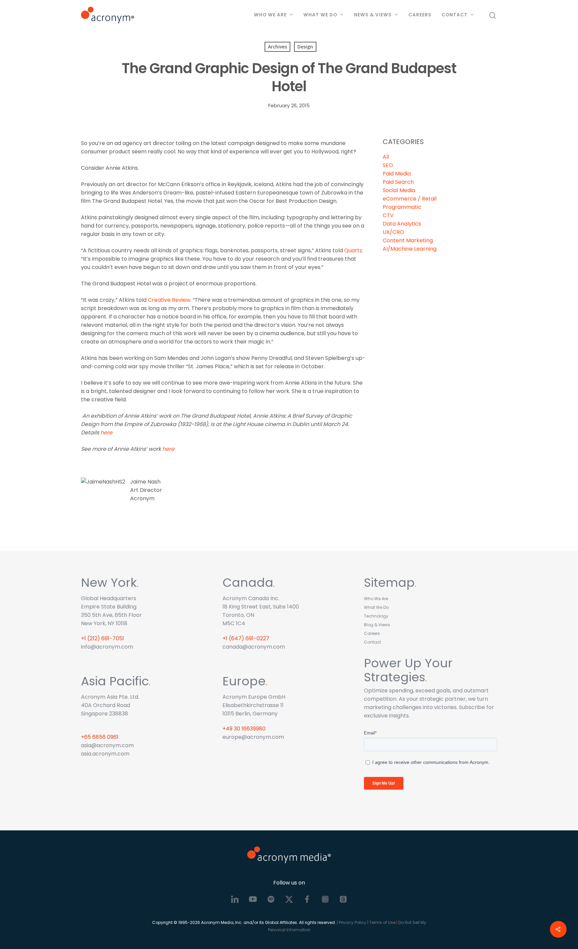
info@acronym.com (107, 647)
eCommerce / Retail (410, 198)
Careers (419, 15)
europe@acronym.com (253, 737)
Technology (376, 616)
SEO (388, 165)
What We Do (320, 15)
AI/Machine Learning (410, 249)
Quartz (353, 250)
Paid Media (397, 173)
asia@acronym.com (107, 745)
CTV (388, 215)
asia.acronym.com (105, 754)
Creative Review (169, 300)
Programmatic (402, 207)
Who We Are (270, 15)
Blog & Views (377, 625)
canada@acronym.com (253, 647)
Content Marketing (408, 240)
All (386, 157)
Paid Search (398, 182)
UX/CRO (393, 232)
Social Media (399, 190)
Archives (277, 46)
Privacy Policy (352, 922)
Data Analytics (402, 224)
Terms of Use (382, 922)
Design (305, 46)
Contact (455, 15)
